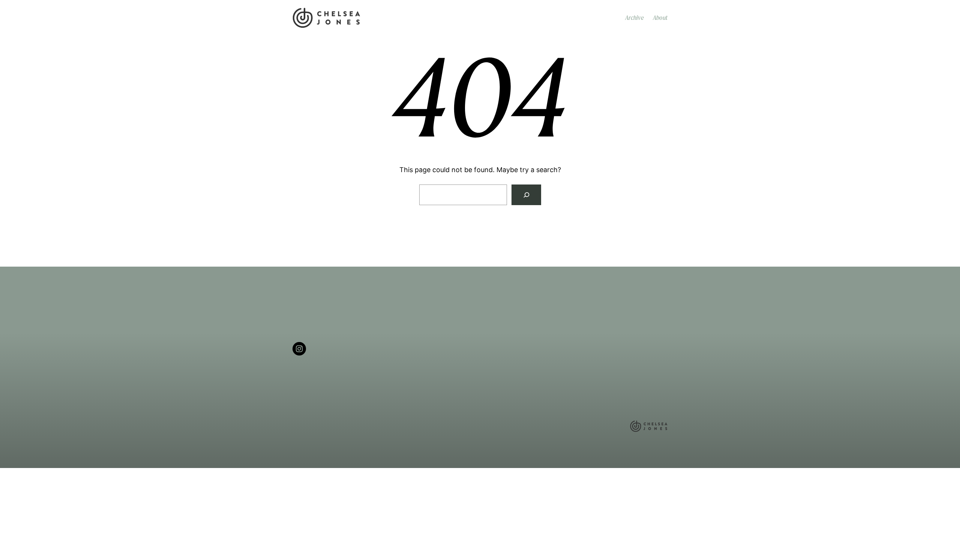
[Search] (526, 194)
